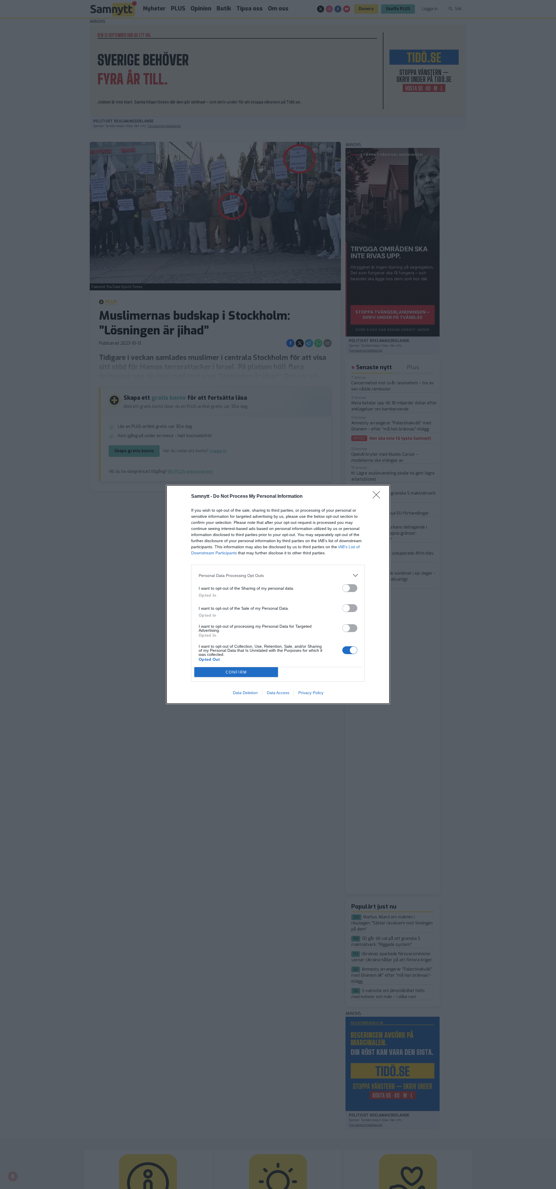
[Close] (378, 496)
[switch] (349, 588)
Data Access (278, 692)
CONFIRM (236, 672)
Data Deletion (245, 692)
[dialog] (278, 594)
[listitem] (278, 575)
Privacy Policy (310, 692)
